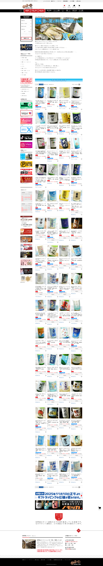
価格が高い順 (51, 84)
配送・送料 (43, 559)
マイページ (59, 1)
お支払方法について (25, 89)
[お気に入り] (64, 5)
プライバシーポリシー (68, 559)
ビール (23, 66)
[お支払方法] (69, 5)
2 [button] (80, 84)
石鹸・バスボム (24, 72)
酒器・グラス (24, 68)
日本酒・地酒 (24, 57)
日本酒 (38, 16)
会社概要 (23, 93)
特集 (41, 16)
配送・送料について (25, 91)
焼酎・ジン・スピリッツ (26, 61)
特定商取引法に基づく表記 (58, 559)
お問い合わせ (78, 1)
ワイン (23, 64)
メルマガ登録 (72, 1)
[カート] (79, 5)
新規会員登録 (65, 1)
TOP (36, 16)
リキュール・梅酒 (25, 59)
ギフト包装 (24, 74)
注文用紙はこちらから (27, 226)
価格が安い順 (46, 84)
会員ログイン (53, 1)
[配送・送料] (74, 5)
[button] (82, 84)
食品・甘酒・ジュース (26, 70)
